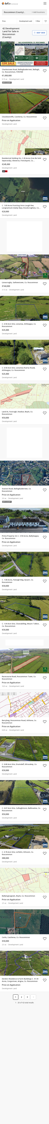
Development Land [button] (25, 21)
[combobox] (25, 21)
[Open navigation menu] (45, 3)
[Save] (45, 21)
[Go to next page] (33, 997)
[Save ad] (44, 70)
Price (4, 21)
